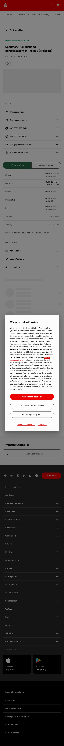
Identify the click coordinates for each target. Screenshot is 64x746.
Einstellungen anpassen (32, 415)
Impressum (42, 424)
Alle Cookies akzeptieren (32, 397)
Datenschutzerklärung (26, 424)
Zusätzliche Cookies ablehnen (32, 406)
